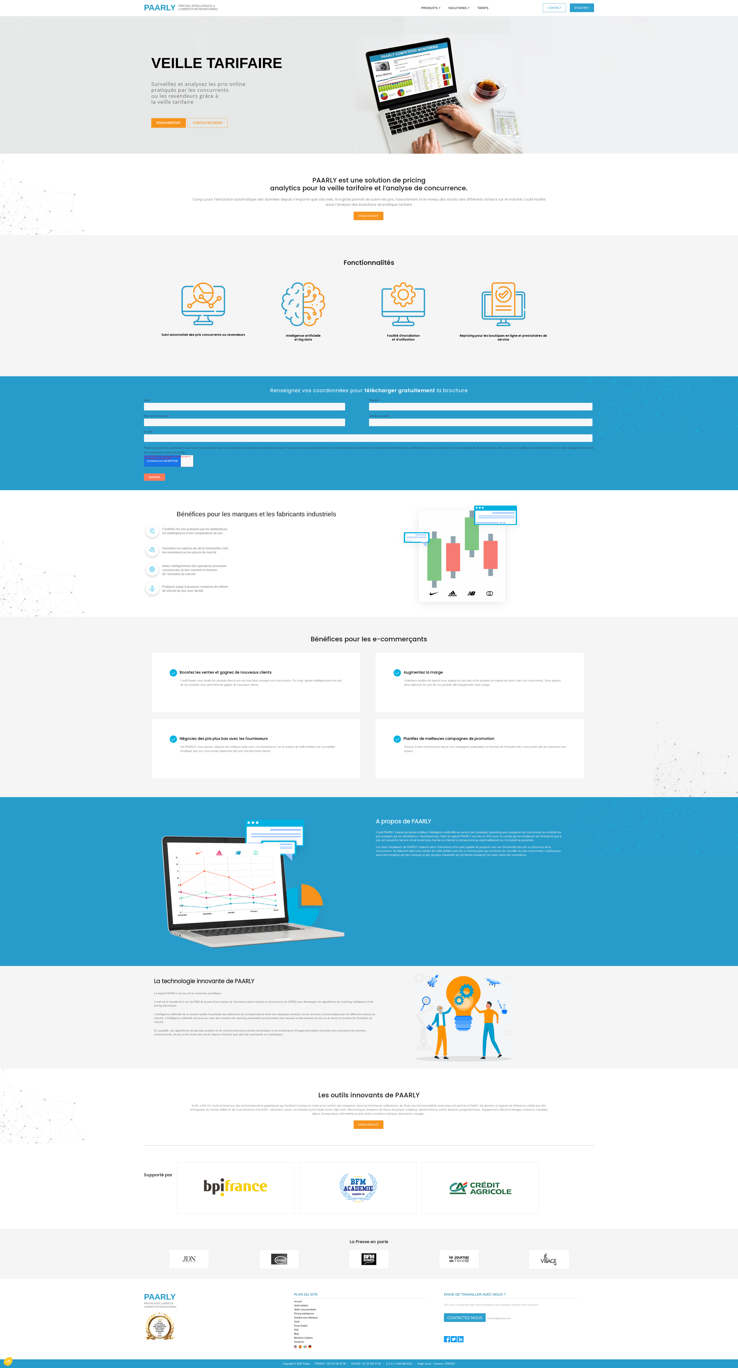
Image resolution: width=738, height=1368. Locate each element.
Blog (296, 1333)
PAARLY (160, 7)
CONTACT (554, 7)
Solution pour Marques (306, 1317)
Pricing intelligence (304, 1313)
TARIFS (483, 8)
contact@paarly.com (499, 1318)
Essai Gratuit (300, 1325)
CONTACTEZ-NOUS (207, 122)
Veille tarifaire (301, 1305)
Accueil (298, 1301)
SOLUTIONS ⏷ (459, 8)
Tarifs (297, 1321)
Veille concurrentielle (305, 1309)
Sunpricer (299, 1342)
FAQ (296, 1329)
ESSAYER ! (581, 7)
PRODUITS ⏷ (431, 8)
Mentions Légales (303, 1337)
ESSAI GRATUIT (168, 122)
